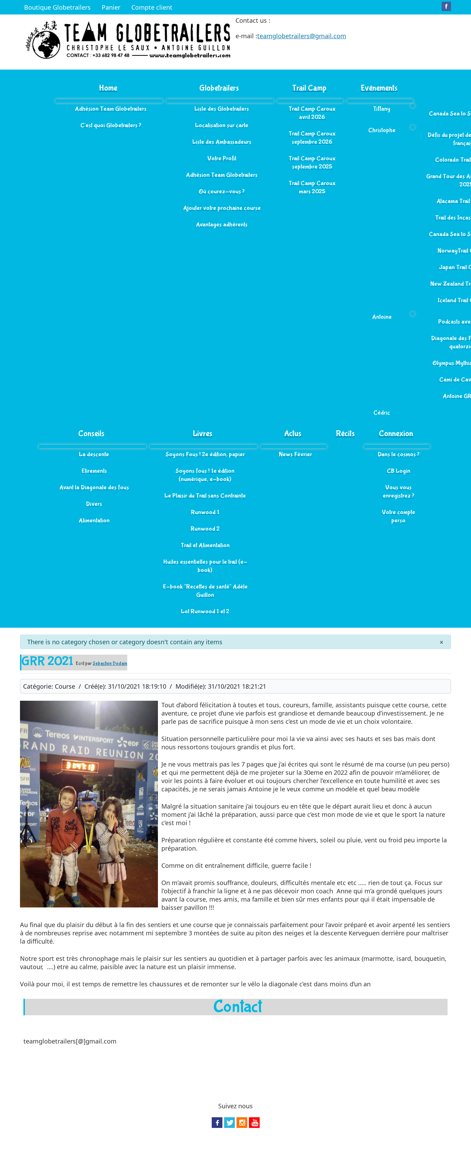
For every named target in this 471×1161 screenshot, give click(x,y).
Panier (111, 7)
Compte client (151, 7)
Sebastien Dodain (110, 663)
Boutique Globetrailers (57, 7)
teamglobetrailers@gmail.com (301, 36)
